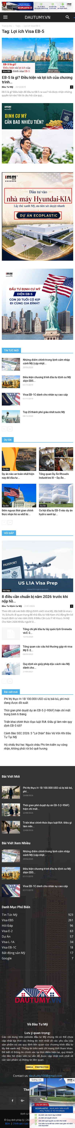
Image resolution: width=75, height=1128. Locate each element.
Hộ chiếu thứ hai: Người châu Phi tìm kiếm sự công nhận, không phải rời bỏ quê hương (35, 746)
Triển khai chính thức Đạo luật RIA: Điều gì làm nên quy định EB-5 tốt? (38, 723)
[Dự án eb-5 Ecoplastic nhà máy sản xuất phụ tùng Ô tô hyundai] (52, 1103)
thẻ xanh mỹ (13, 1048)
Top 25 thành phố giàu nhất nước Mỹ (44, 412)
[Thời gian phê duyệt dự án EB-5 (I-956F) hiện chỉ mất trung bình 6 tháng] (11, 809)
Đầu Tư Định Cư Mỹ (12, 606)
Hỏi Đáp (6, 590)
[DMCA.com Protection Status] (37, 1067)
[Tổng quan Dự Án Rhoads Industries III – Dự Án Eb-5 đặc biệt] (56, 459)
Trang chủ (7, 25)
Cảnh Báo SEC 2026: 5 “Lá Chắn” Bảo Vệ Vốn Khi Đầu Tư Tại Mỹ (37, 735)
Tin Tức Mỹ (9, 915)
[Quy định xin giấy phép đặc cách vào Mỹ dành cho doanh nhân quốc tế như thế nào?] (11, 668)
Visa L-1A (8, 942)
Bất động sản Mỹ (13, 953)
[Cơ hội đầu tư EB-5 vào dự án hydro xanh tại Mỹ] (56, 495)
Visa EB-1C (9, 947)
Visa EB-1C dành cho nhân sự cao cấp (45, 394)
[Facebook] (12, 1100)
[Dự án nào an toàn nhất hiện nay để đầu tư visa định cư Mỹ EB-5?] (19, 459)
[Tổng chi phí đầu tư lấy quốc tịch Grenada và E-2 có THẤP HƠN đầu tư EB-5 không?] (11, 633)
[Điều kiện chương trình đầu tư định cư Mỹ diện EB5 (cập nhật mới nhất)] (11, 381)
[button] (69, 17)
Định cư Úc (26, 1113)
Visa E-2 (7, 931)
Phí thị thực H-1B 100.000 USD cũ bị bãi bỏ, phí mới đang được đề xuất (36, 701)
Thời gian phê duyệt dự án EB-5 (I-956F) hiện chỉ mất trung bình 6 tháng (37, 712)
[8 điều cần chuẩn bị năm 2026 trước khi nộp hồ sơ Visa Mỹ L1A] (37, 566)
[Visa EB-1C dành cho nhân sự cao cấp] (11, 399)
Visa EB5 (7, 71)
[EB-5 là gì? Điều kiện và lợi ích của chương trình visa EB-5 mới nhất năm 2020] (37, 55)
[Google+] (22, 1100)
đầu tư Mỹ (40, 1036)
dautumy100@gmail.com (45, 1076)
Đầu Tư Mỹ (7, 86)
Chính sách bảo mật (23, 1123)
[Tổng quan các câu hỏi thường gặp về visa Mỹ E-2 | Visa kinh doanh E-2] (11, 651)
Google (7, 958)
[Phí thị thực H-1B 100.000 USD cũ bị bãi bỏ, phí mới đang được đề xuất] (11, 792)
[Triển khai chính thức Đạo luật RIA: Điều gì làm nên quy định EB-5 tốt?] (11, 827)
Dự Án (6, 469)
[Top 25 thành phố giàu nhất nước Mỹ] (11, 416)
